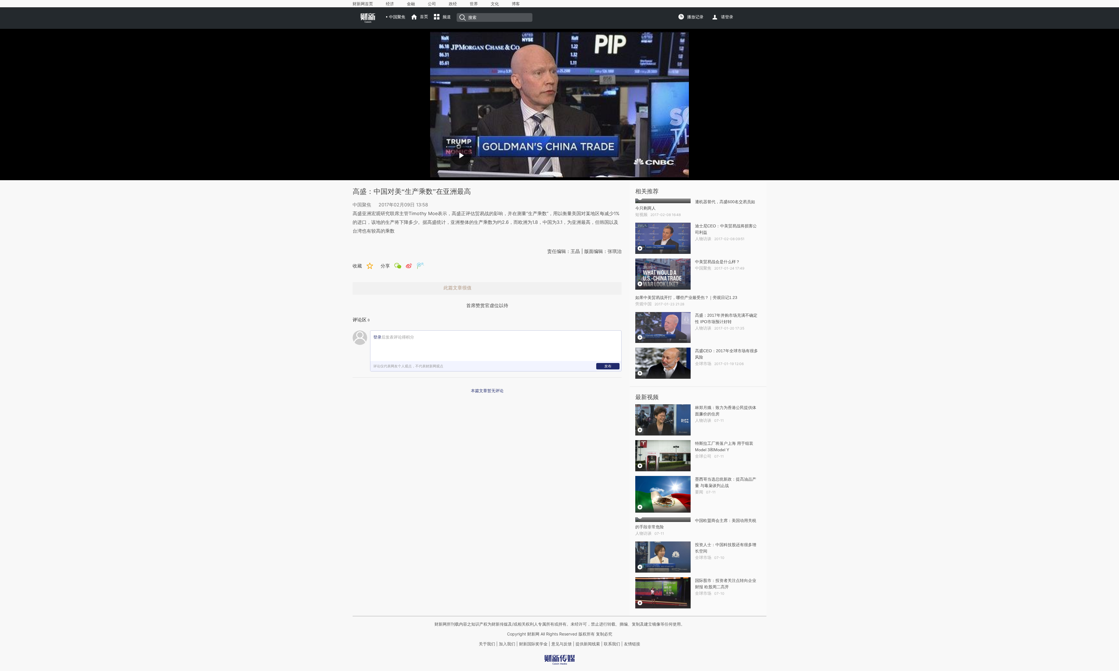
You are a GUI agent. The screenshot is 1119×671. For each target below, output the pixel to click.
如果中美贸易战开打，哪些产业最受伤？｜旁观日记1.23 (686, 297)
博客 (516, 3)
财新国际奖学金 (533, 644)
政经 (453, 3)
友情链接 (632, 644)
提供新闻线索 (588, 644)
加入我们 (507, 644)
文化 (495, 3)
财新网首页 (363, 3)
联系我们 (612, 644)
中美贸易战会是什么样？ (717, 261)
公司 (432, 3)
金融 (411, 3)
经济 (390, 3)
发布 (607, 366)
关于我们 (487, 644)
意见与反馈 (561, 644)
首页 (424, 16)
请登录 (727, 17)
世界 (474, 3)
